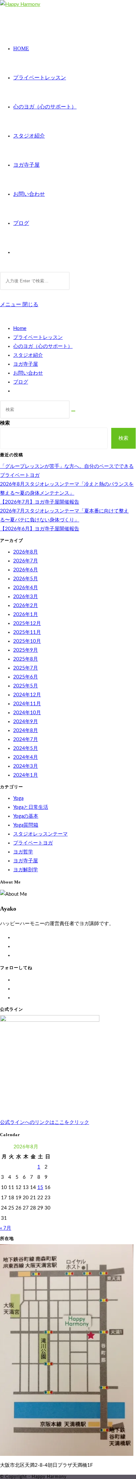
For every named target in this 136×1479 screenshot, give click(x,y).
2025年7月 (25, 668)
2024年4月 (25, 757)
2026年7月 (25, 560)
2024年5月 (25, 748)
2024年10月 (27, 712)
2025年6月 (25, 677)
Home (19, 328)
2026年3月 (25, 596)
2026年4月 (25, 587)
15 (40, 1187)
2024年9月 (25, 721)
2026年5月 (25, 578)
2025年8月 (25, 659)
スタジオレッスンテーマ (40, 834)
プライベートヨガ (33, 843)
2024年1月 (25, 775)
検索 (5, 423)
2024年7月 (25, 739)
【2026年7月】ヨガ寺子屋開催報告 (39, 502)
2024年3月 (25, 766)
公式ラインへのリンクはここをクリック (44, 1122)
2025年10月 (27, 641)
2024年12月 (27, 694)
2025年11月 (27, 632)
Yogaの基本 (25, 816)
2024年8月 (25, 730)
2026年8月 (25, 552)
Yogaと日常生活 (30, 807)
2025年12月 (27, 623)
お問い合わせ (28, 373)
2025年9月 (25, 650)
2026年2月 (25, 605)
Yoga (18, 798)
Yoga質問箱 (25, 825)
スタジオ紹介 (28, 355)
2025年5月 (25, 685)
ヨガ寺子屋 (25, 364)
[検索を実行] (73, 411)
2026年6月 (25, 569)
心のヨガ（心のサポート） (43, 346)
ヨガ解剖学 (25, 869)
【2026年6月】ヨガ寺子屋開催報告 (39, 528)
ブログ (20, 382)
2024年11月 (27, 703)
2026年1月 (25, 614)
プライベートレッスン (38, 337)
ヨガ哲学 (23, 851)
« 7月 (5, 1228)
